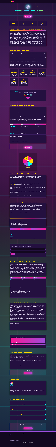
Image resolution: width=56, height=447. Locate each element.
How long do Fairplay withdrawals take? (15, 409)
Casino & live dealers (14, 340)
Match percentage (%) (13, 250)
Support (24, 433)
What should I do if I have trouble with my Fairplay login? (17, 404)
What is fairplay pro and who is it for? (15, 411)
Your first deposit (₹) (13, 247)
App (18, 433)
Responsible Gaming (30, 442)
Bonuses (14, 433)
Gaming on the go (14, 344)
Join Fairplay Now (28, 16)
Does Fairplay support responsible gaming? (16, 414)
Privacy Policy (25, 442)
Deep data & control (14, 342)
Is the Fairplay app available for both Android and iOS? (17, 406)
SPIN (28, 97)
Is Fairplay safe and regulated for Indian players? (16, 419)
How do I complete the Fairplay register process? (16, 401)
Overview (11, 433)
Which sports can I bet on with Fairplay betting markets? (17, 416)
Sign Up (16, 433)
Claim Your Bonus (28, 147)
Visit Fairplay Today (28, 428)
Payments (20, 433)
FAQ (25, 433)
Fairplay (22, 35)
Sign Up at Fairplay (28, 373)
